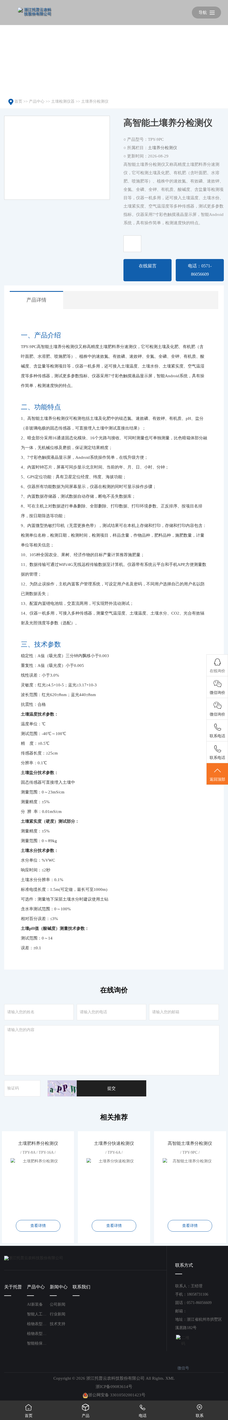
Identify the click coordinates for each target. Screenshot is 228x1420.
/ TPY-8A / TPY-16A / (38, 1184)
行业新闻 (57, 1314)
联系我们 (81, 1287)
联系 (200, 1411)
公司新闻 (57, 1304)
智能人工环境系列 (38, 1314)
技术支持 (57, 1324)
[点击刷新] (62, 1088)
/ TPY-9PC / (190, 1184)
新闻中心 (59, 1287)
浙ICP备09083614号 (114, 1386)
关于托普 (13, 1287)
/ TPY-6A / (114, 1184)
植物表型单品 (38, 1334)
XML (170, 1378)
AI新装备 (35, 1304)
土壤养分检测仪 (94, 101)
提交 (111, 1088)
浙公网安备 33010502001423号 (116, 1395)
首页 (18, 101)
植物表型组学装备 (38, 1324)
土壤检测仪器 (63, 101)
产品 (86, 1411)
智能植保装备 (38, 1343)
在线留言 (148, 265)
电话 (143, 1411)
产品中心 (36, 101)
